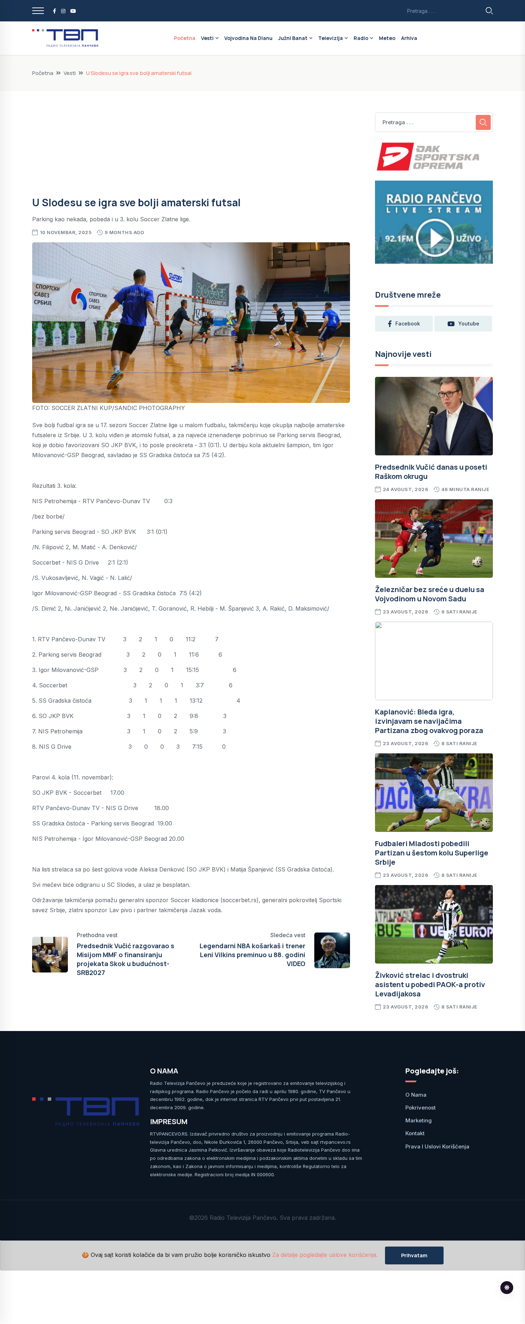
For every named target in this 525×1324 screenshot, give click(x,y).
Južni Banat (293, 38)
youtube (468, 323)
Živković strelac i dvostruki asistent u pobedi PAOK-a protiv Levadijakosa (430, 984)
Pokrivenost (420, 1107)
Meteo (387, 38)
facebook (407, 323)
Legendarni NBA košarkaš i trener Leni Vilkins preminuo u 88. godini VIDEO (252, 954)
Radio (361, 38)
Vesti (207, 38)
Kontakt (415, 1133)
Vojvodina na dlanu (248, 38)
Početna (184, 38)
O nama (415, 1094)
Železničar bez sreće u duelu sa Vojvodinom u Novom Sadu (429, 594)
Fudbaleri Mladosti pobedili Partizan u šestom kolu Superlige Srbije (431, 853)
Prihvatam (414, 1255)
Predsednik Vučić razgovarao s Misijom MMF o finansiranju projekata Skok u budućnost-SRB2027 (125, 959)
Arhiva (409, 38)
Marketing (418, 1120)
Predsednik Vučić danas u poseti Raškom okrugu (431, 471)
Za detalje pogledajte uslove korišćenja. (325, 1255)
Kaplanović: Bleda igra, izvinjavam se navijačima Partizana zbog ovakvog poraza (429, 721)
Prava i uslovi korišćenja (437, 1146)
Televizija (330, 38)
